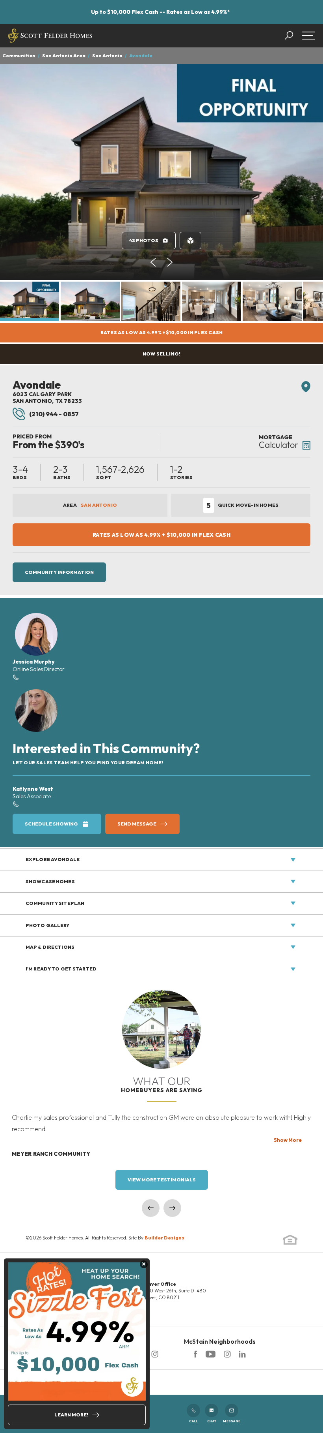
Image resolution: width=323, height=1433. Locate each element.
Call (193, 1421)
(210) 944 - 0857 (54, 414)
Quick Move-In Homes (242, 505)
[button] (293, 35)
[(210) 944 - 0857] (16, 803)
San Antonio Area (63, 55)
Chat (211, 1421)
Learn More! (71, 1415)
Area (90, 505)
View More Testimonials (162, 1180)
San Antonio (107, 55)
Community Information (59, 572)
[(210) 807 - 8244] (16, 677)
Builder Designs (164, 1238)
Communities (18, 55)
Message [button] (231, 1421)
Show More (288, 1140)
